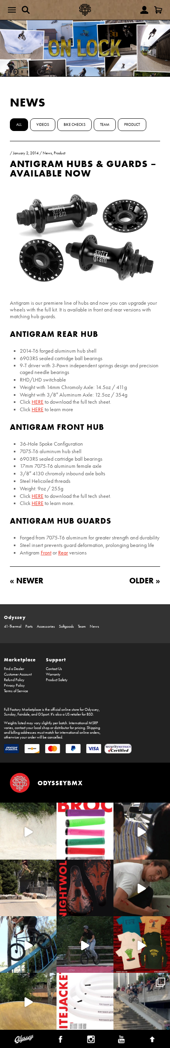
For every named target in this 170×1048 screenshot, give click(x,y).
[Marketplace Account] (144, 10)
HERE (37, 402)
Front (46, 552)
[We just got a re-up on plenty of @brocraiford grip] (85, 831)
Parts (29, 626)
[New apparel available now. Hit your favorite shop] (141, 944)
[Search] (26, 10)
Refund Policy (14, 680)
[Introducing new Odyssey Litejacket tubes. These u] (85, 1001)
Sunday (10, 714)
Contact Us (54, 668)
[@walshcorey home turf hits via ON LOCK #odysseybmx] (28, 831)
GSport (43, 714)
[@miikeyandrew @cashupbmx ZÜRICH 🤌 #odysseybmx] (141, 1001)
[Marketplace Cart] (158, 10)
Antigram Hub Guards (60, 521)
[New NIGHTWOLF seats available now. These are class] (85, 888)
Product (132, 124)
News (27, 102)
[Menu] (12, 10)
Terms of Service (16, 691)
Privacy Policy (14, 685)
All (19, 124)
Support (56, 660)
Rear (63, 552)
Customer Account (18, 674)
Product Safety (57, 680)
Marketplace (20, 660)
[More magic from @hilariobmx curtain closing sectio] (141, 888)
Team (105, 124)
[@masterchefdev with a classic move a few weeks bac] (28, 888)
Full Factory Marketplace (22, 709)
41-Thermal (12, 626)
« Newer (26, 580)
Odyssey (15, 617)
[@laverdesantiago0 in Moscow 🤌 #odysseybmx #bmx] (28, 1001)
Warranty (53, 674)
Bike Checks (74, 124)
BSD (90, 714)
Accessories (46, 626)
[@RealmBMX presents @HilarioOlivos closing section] (28, 944)
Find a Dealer (14, 668)
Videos (42, 124)
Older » (144, 580)
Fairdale (23, 714)
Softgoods (66, 626)
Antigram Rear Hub (54, 334)
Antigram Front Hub (57, 427)
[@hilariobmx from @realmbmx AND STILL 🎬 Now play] (141, 831)
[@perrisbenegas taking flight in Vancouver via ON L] (85, 944)
